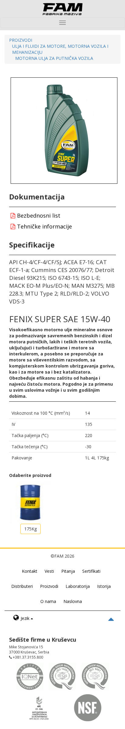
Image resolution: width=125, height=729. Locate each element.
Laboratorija (78, 586)
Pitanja (68, 571)
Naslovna (72, 601)
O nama (48, 601)
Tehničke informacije (43, 226)
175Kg (30, 529)
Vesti (49, 571)
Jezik (25, 618)
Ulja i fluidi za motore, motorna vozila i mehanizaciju (60, 49)
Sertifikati (91, 571)
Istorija (104, 586)
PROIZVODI (20, 40)
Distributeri (22, 586)
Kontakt (29, 571)
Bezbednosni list (37, 215)
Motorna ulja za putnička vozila (54, 58)
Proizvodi (49, 586)
